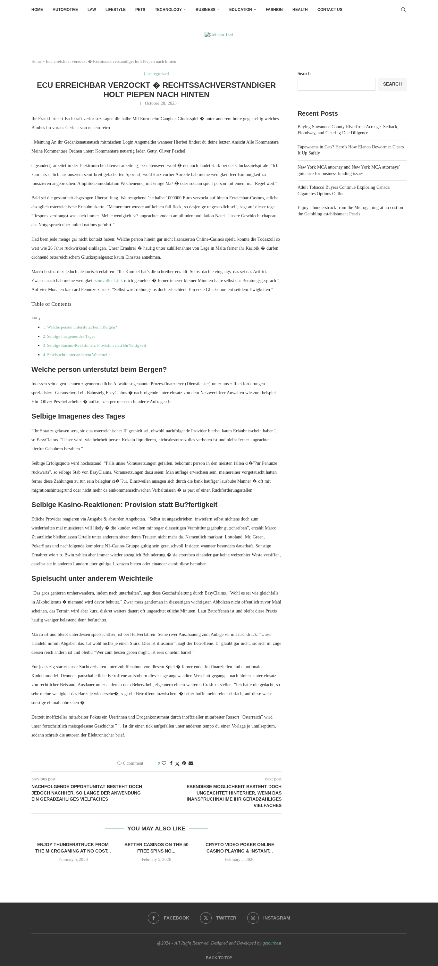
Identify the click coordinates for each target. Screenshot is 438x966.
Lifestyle (115, 9)
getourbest (272, 943)
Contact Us (329, 9)
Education (240, 9)
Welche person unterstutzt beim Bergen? (82, 327)
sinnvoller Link (109, 280)
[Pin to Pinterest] (184, 763)
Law (92, 9)
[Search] (403, 9)
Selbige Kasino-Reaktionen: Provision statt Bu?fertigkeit (96, 345)
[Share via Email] (191, 763)
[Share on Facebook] (171, 763)
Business (205, 9)
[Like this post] (164, 763)
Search (304, 73)
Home (37, 9)
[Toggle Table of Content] (36, 319)
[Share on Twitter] (177, 764)
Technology (168, 9)
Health (300, 9)
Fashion (274, 9)
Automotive (65, 9)
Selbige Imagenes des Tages (71, 336)
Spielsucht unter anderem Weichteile (79, 354)
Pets (140, 9)
